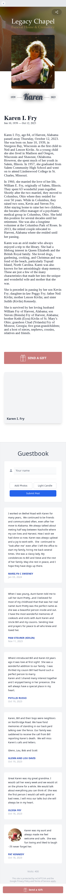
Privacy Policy (23, 881)
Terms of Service (42, 881)
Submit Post (33, 493)
